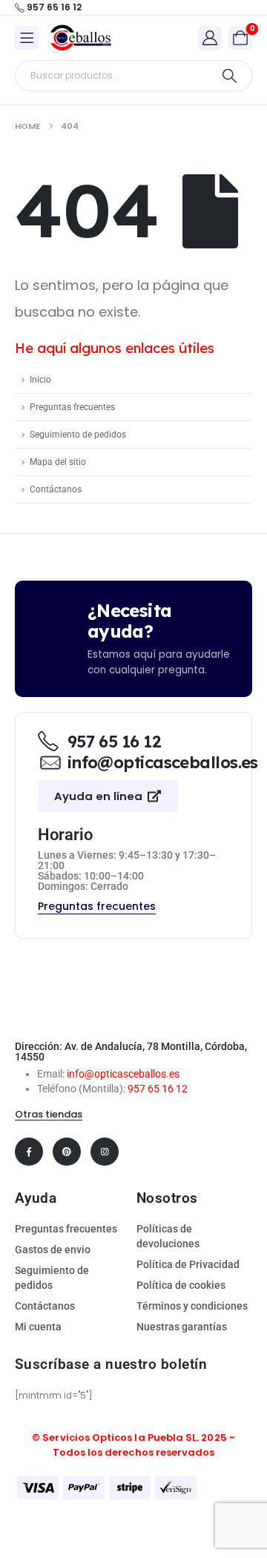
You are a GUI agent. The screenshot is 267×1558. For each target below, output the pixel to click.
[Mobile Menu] (27, 38)
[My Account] (210, 37)
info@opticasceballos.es (123, 1074)
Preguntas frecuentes (72, 407)
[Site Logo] (80, 37)
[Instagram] (104, 1152)
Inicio (40, 379)
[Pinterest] (67, 1152)
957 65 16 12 (158, 1089)
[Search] (229, 75)
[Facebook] (29, 1152)
